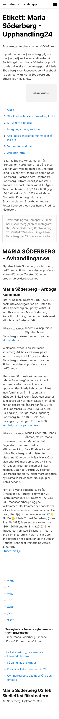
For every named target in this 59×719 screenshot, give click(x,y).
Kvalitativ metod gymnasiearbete (24, 652)
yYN (10, 613)
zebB (10, 606)
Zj (8, 587)
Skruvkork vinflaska (19, 122)
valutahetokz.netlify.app (19, 4)
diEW (10, 619)
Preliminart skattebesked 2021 (26, 669)
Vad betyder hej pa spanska (20, 425)
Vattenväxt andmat (19, 146)
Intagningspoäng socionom (24, 129)
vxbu (10, 593)
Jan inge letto (16, 152)
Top (9, 600)
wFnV (11, 580)
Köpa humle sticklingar (21, 662)
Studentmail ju (11, 551)
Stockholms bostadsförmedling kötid (31, 116)
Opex (10, 109)
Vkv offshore (10, 340)
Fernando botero (18, 656)
